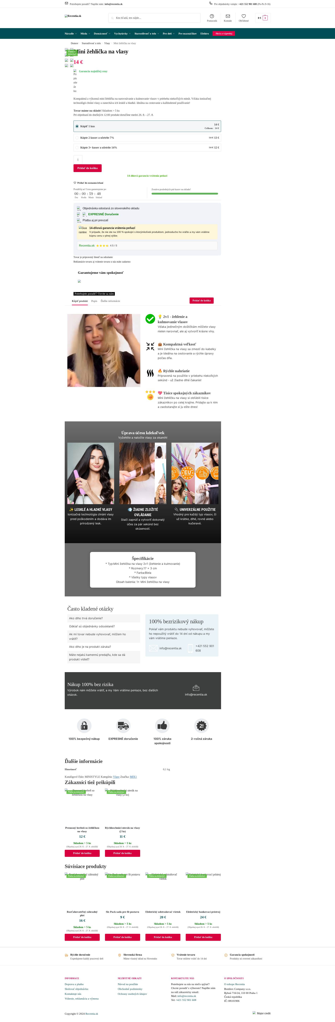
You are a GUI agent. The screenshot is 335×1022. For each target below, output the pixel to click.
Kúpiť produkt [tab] (80, 301)
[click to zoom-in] (66, 60)
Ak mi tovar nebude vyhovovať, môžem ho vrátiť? (97, 636)
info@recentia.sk (186, 996)
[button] (262, 18)
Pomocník (212, 21)
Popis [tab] (94, 301)
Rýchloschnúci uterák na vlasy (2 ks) (122, 829)
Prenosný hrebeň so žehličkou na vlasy (82, 829)
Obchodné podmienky (130, 989)
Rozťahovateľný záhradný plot (82, 913)
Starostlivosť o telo (91, 43)
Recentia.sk (91, 1013)
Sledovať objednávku (76, 989)
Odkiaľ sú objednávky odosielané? (92, 626)
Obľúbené (244, 21)
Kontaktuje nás (73, 993)
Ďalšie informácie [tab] (110, 301)
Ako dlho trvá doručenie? (86, 618)
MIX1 (133, 776)
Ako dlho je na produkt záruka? (90, 646)
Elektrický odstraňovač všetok (162, 911)
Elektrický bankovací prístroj (203, 911)
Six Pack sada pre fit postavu (122, 911)
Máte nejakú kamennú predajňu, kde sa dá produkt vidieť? (97, 657)
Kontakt (228, 21)
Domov (74, 43)
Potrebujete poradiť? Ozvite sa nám (94, 293)
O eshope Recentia (234, 984)
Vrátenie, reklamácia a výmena (82, 998)
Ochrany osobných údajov (132, 993)
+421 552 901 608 (186, 1000)
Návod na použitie (128, 984)
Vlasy (107, 43)
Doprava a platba (74, 984)
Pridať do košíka (87, 168)
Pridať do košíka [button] (82, 853)
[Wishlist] (94, 793)
